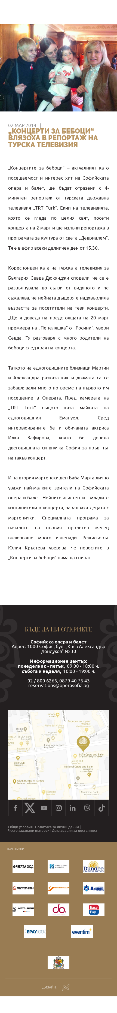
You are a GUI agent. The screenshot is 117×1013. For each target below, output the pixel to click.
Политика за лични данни (57, 827)
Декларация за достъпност (74, 830)
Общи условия (20, 827)
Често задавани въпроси (29, 830)
